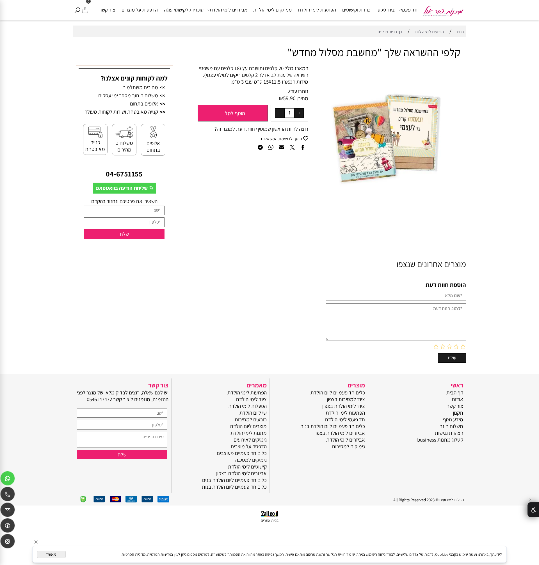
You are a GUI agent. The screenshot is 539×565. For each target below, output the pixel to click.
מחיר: (302, 98)
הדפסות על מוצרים (140, 9)
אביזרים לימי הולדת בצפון (339, 433)
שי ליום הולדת (253, 412)
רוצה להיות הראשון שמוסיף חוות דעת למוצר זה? (261, 128)
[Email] (7, 511)
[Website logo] (443, 8)
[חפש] (77, 10)
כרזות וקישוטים (356, 9)
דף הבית (454, 392)
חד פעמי (409, 9)
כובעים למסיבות (251, 419)
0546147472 (99, 399)
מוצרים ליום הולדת (248, 426)
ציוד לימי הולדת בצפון (343, 406)
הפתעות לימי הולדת (317, 9)
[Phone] (7, 495)
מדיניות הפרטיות (133, 554)
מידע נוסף (453, 419)
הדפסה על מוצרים (249, 446)
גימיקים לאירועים (250, 439)
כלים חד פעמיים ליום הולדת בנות (332, 426)
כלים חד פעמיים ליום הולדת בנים (234, 480)
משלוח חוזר (451, 426)
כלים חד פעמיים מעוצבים (242, 453)
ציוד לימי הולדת (251, 399)
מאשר (51, 554)
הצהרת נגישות (449, 433)
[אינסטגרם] (7, 542)
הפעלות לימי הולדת (247, 406)
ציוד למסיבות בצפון (346, 399)
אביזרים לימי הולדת (228, 9)
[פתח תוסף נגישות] (533, 509)
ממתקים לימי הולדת (272, 9)
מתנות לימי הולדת (248, 433)
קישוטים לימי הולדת (247, 466)
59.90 (289, 98)
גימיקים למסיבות (348, 446)
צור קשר (107, 9)
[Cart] (85, 10)
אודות (457, 399)
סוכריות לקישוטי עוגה (184, 9)
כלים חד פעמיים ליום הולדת (337, 392)
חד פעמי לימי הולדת (345, 419)
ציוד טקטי (385, 9)
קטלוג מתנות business (440, 439)
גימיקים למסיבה (251, 459)
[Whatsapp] (7, 479)
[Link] (7, 527)
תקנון (458, 412)
